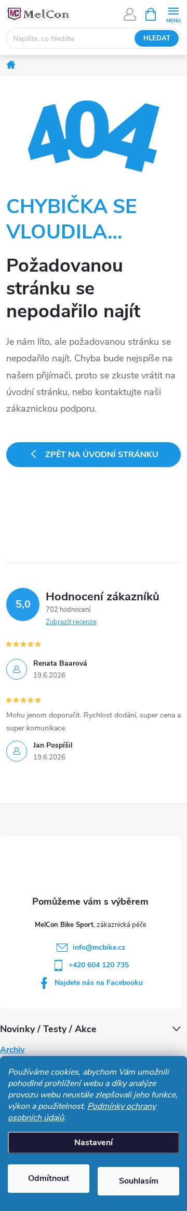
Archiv (12, 1050)
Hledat (156, 38)
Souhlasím (138, 1181)
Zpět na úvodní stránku (101, 454)
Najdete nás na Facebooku (99, 983)
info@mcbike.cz (99, 947)
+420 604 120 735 (99, 965)
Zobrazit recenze (71, 622)
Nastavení (93, 1142)
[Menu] (173, 13)
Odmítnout (48, 1178)
